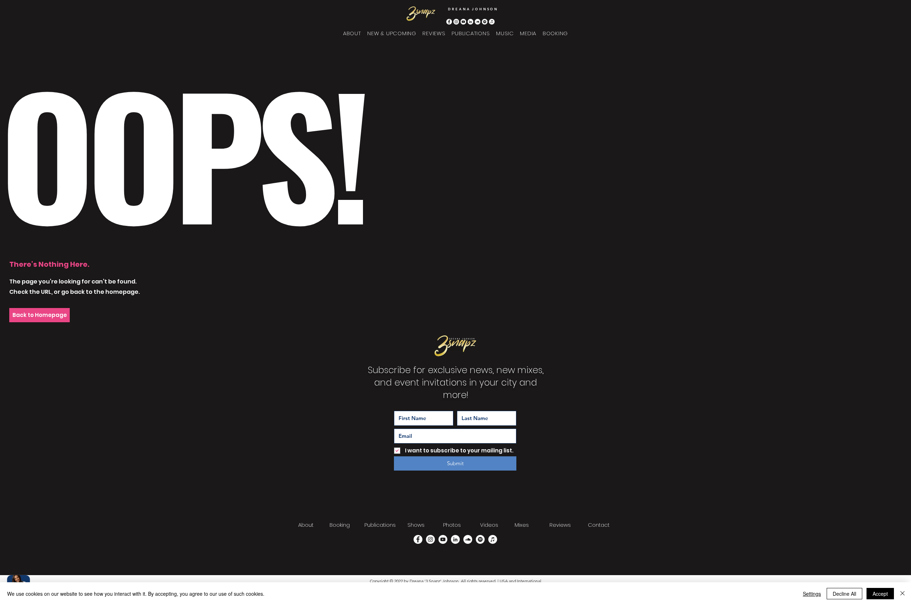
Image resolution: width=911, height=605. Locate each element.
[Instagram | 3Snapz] (456, 22)
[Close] (902, 593)
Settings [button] (812, 593)
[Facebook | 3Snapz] (449, 22)
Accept (880, 593)
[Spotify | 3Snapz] (485, 22)
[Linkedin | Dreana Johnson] (470, 22)
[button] (505, 33)
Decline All (844, 593)
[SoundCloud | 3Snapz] (477, 22)
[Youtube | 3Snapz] (463, 22)
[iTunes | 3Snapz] (492, 22)
